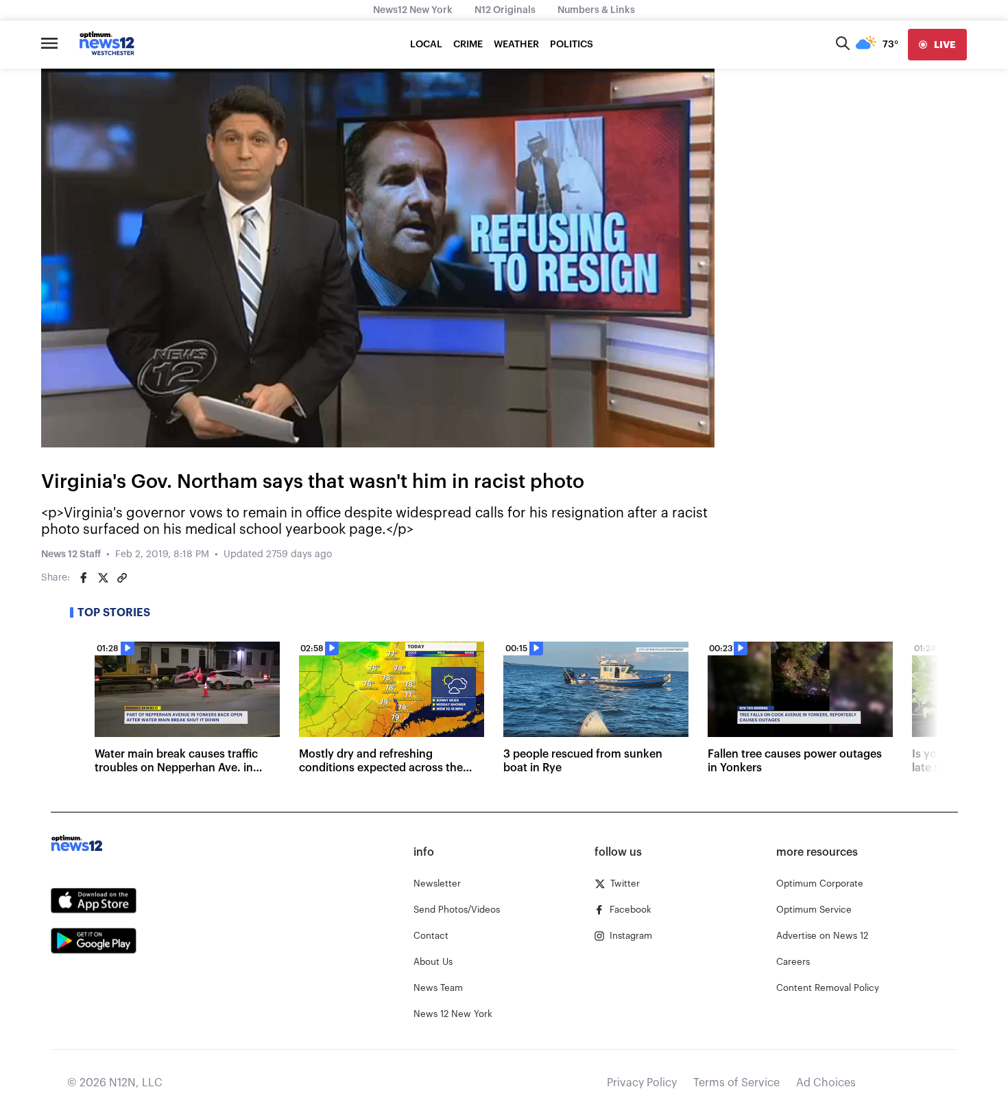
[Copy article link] (122, 577)
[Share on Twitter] (102, 577)
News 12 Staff (71, 554)
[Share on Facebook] (83, 577)
